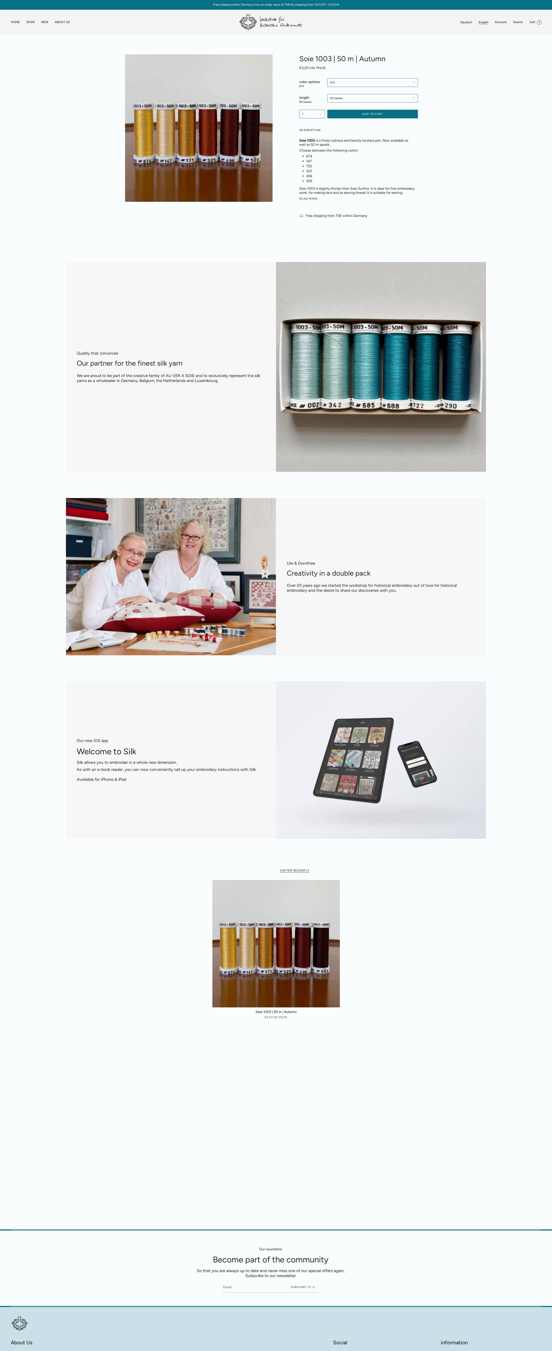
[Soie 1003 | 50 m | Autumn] (276, 943)
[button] (30, 22)
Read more (308, 198)
